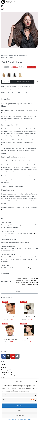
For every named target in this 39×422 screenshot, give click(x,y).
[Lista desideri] (37, 82)
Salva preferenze (19, 415)
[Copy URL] (26, 92)
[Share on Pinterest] (15, 92)
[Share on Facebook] (12, 92)
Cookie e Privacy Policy (20, 419)
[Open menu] (2, 10)
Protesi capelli (23, 55)
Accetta (19, 405)
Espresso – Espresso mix (22, 282)
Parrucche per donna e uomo (8, 55)
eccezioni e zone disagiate (25, 268)
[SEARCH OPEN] (2, 7)
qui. (2, 209)
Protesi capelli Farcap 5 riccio (10, 339)
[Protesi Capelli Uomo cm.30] (29, 308)
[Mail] (22, 92)
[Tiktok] (17, 356)
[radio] (3, 75)
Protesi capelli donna (7, 57)
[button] (36, 381)
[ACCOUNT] (2, 5)
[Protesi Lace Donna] (29, 330)
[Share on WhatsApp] (9, 92)
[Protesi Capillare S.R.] (10, 308)
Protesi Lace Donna (29, 338)
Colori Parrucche (6, 71)
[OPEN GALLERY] (19, 30)
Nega (19, 410)
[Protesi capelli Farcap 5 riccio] (10, 330)
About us (29, 419)
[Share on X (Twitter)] (19, 92)
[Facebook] (3, 356)
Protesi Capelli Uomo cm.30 (29, 317)
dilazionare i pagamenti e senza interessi (23, 225)
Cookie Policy (11, 419)
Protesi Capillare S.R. (10, 317)
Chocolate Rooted (32, 280)
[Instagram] (8, 356)
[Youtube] (12, 356)
